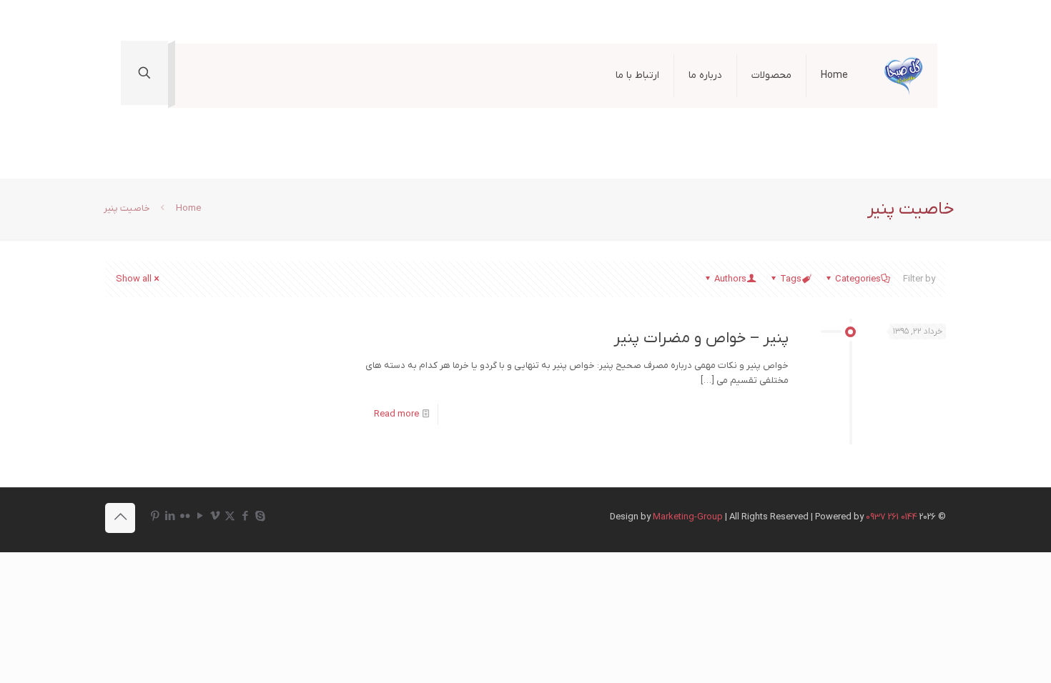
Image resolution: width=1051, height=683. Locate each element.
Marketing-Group (688, 517)
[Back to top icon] (120, 518)
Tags (790, 279)
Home (188, 208)
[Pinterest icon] (154, 516)
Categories (858, 279)
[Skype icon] (260, 516)
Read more (396, 414)
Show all (134, 279)
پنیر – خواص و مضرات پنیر (701, 338)
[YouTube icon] (199, 516)
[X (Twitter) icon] (229, 516)
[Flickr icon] (184, 516)
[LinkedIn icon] (169, 516)
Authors (730, 279)
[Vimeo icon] (214, 516)
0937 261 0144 (891, 517)
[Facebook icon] (245, 516)
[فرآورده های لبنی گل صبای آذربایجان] (903, 76)
